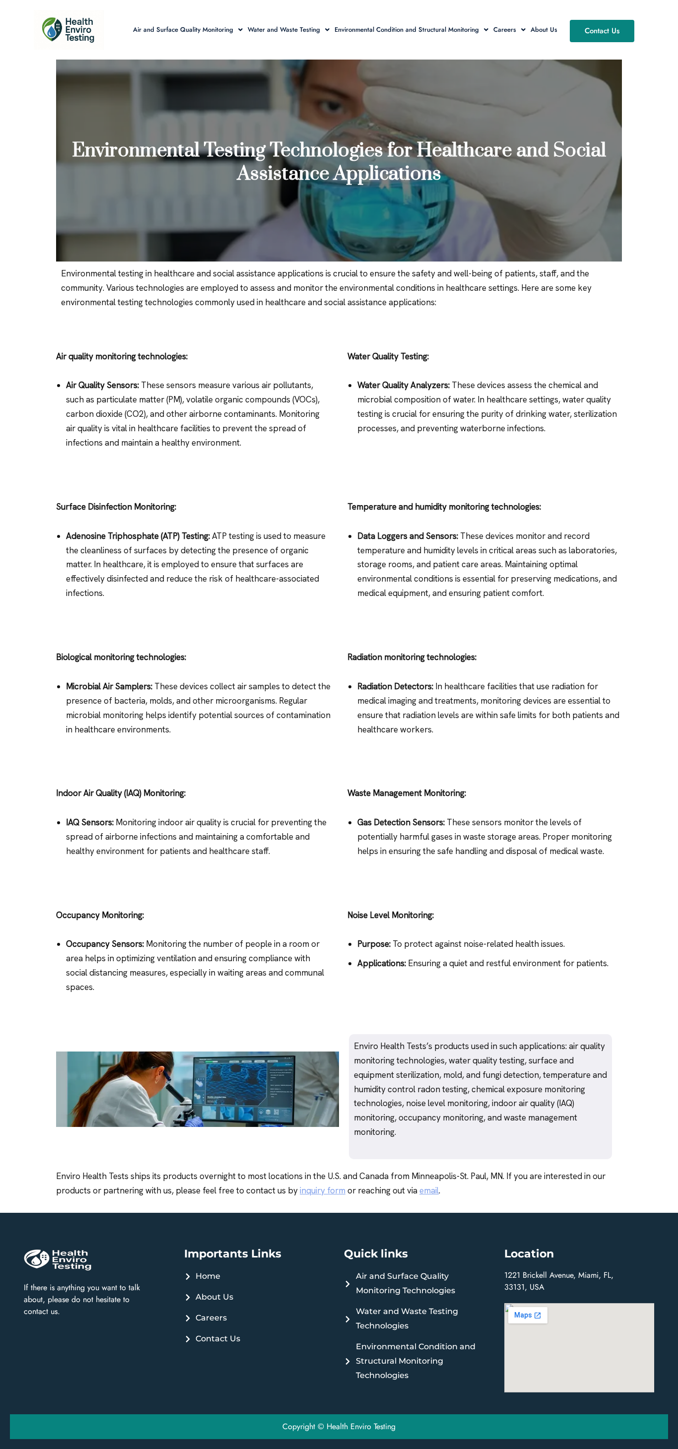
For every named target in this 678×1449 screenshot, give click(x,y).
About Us (544, 29)
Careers (504, 29)
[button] (188, 29)
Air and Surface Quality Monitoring (183, 29)
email (429, 1190)
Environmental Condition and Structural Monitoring (407, 29)
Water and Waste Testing (284, 29)
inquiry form (322, 1190)
